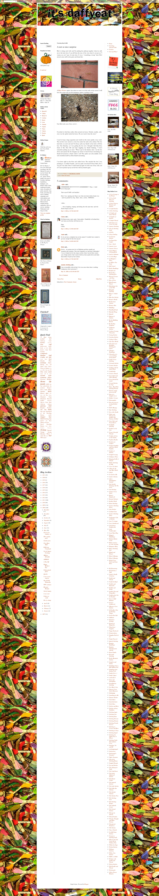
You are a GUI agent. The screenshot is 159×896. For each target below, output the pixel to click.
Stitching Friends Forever (113, 723)
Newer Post (60, 279)
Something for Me (114, 695)
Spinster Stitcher (113, 697)
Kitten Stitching (113, 503)
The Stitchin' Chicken (112, 792)
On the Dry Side (113, 615)
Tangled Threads (113, 763)
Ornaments (43, 399)
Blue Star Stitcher (113, 297)
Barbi (43, 135)
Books (50, 346)
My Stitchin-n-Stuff (113, 571)
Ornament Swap (45, 397)
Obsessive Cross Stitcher (113, 607)
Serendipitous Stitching (112, 684)
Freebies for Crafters (112, 442)
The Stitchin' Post (113, 796)
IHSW (47, 384)
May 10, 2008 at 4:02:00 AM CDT (70, 271)
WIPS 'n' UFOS (113, 857)
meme (45, 389)
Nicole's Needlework (112, 603)
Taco (50, 420)
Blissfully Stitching (111, 290)
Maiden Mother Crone (113, 539)
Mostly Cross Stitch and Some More (113, 561)
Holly (62, 247)
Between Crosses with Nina (113, 277)
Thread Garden (113, 816)
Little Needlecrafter (112, 530)
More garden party (47, 537)
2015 (43, 490)
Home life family (66, 175)
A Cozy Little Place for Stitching (112, 199)
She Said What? (113, 52)
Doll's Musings (113, 408)
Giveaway (43, 377)
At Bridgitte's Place (112, 259)
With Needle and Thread (113, 867)
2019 (43, 480)
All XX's (111, 232)
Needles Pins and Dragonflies (113, 592)
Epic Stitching (113, 410)
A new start (47, 594)
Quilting (43, 406)
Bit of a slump (47, 600)
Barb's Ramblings (113, 268)
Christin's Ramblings (112, 351)
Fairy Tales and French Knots (113, 421)
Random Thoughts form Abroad (113, 648)
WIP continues (47, 584)
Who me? (46, 436)
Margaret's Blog (113, 546)
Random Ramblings (112, 644)
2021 (43, 475)
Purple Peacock (113, 639)
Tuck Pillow (48, 426)
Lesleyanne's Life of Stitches (113, 518)
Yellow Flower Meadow (113, 873)
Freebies (111, 49)
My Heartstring (113, 568)
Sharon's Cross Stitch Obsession (113, 690)
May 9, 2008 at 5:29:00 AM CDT (69, 229)
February (46, 608)
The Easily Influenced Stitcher (112, 774)
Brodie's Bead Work (45, 350)
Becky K (44, 116)
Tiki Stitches (112, 828)
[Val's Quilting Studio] (115, 83)
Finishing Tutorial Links (112, 46)
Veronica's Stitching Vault (113, 836)
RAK (50, 406)
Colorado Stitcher (113, 363)
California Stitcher (112, 328)
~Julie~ (63, 184)
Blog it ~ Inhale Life (113, 294)
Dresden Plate (45, 361)
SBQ (45, 409)
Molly (49, 391)
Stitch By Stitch (113, 702)
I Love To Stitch (113, 466)
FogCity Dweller (113, 440)
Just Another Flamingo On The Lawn (114, 485)
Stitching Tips (47, 419)
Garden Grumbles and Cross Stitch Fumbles (113, 447)
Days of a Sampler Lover (113, 395)
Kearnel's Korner (113, 499)
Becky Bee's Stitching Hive (113, 273)
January (46, 611)
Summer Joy (43, 420)
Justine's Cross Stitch (113, 492)
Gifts (49, 375)
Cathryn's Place (113, 339)
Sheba (49, 409)
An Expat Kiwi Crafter (113, 241)
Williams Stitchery (111, 850)
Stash (42, 419)
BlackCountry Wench (112, 283)
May (45, 530)
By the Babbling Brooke (113, 320)
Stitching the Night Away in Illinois (113, 736)
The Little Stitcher (114, 786)
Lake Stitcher (112, 509)
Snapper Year (45, 417)
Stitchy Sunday (47, 591)
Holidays (49, 379)
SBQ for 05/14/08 (47, 556)
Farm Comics (48, 366)
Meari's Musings (113, 556)
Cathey (44, 113)
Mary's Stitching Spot (113, 549)
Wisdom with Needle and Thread (112, 860)
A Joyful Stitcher (113, 208)
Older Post (99, 279)
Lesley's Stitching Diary (113, 514)
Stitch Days (112, 704)
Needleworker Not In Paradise (113, 596)
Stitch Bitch (112, 700)
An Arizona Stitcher (112, 237)
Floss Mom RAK (46, 544)
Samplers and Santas (112, 662)
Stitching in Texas (113, 730)
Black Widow (62, 90)
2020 (43, 477)
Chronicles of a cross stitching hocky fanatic (113, 355)
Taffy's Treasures (113, 757)
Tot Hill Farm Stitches (112, 833)
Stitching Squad (113, 733)
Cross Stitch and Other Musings (113, 376)
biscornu (49, 342)
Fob (50, 370)
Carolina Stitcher (113, 337)
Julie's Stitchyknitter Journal (112, 480)
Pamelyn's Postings (111, 620)
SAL (41, 409)
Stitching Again (113, 712)
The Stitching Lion (112, 798)
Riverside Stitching (111, 655)
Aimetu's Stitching (114, 226)
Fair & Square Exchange (47, 552)
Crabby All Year (45, 357)
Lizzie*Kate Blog (113, 533)
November (46, 514)
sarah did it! (112, 677)
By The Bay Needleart (112, 324)
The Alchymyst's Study (113, 768)
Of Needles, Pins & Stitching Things (113, 611)
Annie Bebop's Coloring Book (113, 251)
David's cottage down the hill (113, 391)
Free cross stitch (45, 372)
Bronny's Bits (112, 305)
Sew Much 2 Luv (113, 687)
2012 (43, 497)
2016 (43, 487)
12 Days (43, 337)
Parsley (44, 133)
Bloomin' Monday (46, 587)
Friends (42, 375)
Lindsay (44, 118)
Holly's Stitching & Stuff (113, 463)
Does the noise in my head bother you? (113, 404)
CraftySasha (112, 371)
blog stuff (45, 344)
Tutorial (49, 430)
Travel (42, 424)
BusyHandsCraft (113, 310)
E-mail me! (43, 70)
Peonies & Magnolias (112, 624)
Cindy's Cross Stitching (112, 360)
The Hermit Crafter (112, 779)
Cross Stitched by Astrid (113, 380)
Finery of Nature (44, 368)
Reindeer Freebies (45, 408)
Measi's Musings (113, 558)
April (45, 603)
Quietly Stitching (113, 641)
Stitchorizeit (112, 751)
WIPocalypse (43, 437)
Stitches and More (114, 706)
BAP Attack (112, 266)
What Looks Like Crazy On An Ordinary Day (113, 841)
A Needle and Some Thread (112, 213)
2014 (43, 492)
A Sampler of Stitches (112, 217)
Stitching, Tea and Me (112, 746)
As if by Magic (113, 256)
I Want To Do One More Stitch (113, 469)
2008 (43, 507)
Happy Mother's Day (47, 566)
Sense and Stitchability (112, 680)
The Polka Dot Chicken (113, 789)
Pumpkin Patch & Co (114, 636)
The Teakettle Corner (112, 806)
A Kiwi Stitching (113, 211)
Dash (50, 359)
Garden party (47, 540)
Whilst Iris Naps (113, 845)
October (46, 518)
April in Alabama (113, 254)
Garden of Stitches (111, 451)
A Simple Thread (113, 220)
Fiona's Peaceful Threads (113, 433)
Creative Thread (113, 373)
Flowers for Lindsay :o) (47, 533)
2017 (43, 485)
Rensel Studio (112, 652)
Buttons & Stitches (112, 317)
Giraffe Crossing (113, 454)
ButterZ (111, 314)
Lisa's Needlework (114, 523)
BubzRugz (111, 307)
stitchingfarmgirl (113, 749)
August (46, 523)
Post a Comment (63, 275)
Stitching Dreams (113, 721)
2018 (43, 482)
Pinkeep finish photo (47, 570)
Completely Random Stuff (45, 354)
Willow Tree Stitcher (112, 853)
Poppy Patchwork (113, 631)
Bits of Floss (112, 280)
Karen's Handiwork (112, 496)
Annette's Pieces (113, 248)
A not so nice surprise (47, 577)
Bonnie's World (113, 299)
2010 (43, 502)
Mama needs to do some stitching (113, 543)
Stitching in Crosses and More (114, 727)
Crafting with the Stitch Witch (113, 368)
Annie (62, 234)
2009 (43, 505)
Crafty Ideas (43, 359)
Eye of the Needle (113, 412)
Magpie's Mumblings (112, 536)
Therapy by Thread (112, 813)
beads (50, 340)
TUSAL (43, 430)
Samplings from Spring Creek (113, 670)
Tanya (43, 129)
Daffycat (65, 173)
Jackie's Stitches (113, 477)
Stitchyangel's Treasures (112, 754)
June (45, 528)
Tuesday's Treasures (45, 428)
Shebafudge (112, 693)
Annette (44, 124)
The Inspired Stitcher (112, 783)
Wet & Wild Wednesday (47, 581)
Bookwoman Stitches (112, 302)
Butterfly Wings (113, 312)
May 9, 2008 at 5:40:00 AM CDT (69, 241)
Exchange (43, 363)
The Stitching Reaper (112, 802)
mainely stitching (66, 265)
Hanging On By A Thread (114, 459)
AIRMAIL (46, 559)
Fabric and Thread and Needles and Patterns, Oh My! (113, 416)
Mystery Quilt (44, 393)
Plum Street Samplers (112, 628)
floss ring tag (46, 370)
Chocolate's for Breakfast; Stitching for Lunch (113, 346)
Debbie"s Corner (113, 398)
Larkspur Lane (113, 511)
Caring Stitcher (113, 335)
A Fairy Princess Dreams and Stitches (113, 204)
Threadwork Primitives (112, 824)
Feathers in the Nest (113, 429)
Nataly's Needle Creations (113, 575)
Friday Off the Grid (45, 373)
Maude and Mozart (112, 553)
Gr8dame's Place (113, 457)
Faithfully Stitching (111, 425)
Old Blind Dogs (47, 395)
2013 (43, 495)
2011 (43, 500)
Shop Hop (42, 411)
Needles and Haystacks (112, 584)
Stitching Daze (113, 716)
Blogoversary (43, 346)
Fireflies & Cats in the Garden (113, 436)
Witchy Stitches (113, 864)
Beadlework (112, 270)
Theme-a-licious (44, 422)
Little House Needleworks (112, 526)
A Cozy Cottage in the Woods (114, 195)
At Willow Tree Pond (113, 263)
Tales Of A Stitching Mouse (113, 760)
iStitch (111, 472)
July (45, 525)
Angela (44, 126)
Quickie (46, 574)
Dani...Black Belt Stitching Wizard (113, 387)
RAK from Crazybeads (47, 548)
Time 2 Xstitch (113, 830)
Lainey (63, 217)
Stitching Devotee (113, 719)
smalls (49, 415)
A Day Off (46, 562)
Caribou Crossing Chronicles (113, 332)
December (46, 510)
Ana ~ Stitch (112, 244)
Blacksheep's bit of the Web (113, 287)
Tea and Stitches (113, 765)
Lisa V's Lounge (113, 521)
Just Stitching (112, 489)
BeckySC (44, 111)
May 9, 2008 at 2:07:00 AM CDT (69, 211)
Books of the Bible (45, 348)
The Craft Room (113, 771)
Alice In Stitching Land (113, 229)
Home (79, 279)
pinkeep (49, 404)
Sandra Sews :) (113, 673)
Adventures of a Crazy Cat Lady (113, 223)
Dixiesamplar (112, 400)
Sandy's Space (112, 675)
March (46, 606)
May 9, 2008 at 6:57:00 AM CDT (69, 259)
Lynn (43, 122)
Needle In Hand (113, 582)
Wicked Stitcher (113, 847)
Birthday (42, 342)
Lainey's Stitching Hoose (113, 506)
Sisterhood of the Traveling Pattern (45, 413)
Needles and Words (112, 588)
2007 (43, 614)
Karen (43, 120)
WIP (50, 436)
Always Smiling (113, 234)
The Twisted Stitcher (112, 810)
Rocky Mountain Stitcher (113, 659)
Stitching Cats (112, 714)
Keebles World (113, 501)
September (47, 520)
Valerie (44, 131)
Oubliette (111, 617)
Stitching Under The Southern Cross (113, 741)
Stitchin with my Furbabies (113, 709)
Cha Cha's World (113, 341)
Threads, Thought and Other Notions (113, 820)
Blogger (86, 884)
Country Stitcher (113, 365)
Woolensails (112, 870)
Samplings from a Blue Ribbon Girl (113, 666)
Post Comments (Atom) (70, 282)
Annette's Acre (113, 246)
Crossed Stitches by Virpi (113, 384)
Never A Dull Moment (112, 599)
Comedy (42, 351)
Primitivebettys (113, 633)
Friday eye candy (46, 597)
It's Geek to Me (113, 474)
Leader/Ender (46, 386)
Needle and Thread (112, 578)
